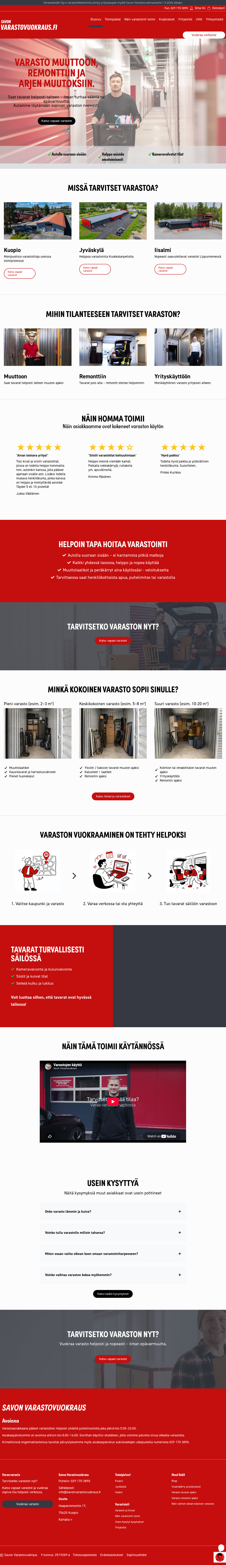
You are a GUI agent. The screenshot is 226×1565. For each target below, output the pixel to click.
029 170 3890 (179, 8)
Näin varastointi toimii (127, 1516)
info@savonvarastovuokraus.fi (80, 1492)
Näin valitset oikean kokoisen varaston (193, 1503)
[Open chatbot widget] (219, 1557)
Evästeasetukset (111, 1555)
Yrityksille (120, 1527)
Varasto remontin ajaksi (185, 1498)
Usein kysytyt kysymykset (129, 1521)
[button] (113, 1211)
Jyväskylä (120, 1486)
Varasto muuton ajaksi (184, 1492)
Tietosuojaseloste (85, 1555)
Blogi (174, 1480)
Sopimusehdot (137, 1555)
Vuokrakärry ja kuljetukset (186, 1486)
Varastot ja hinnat (125, 1510)
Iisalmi (119, 1492)
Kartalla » (65, 1519)
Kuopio (119, 1480)
